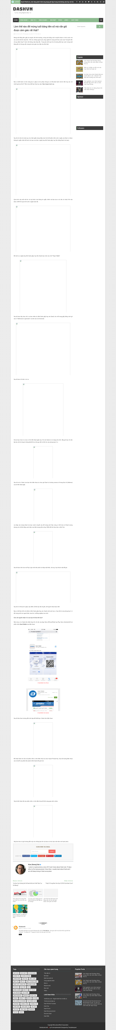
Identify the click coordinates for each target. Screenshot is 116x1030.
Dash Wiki (46, 1016)
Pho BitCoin (46, 930)
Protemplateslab (55, 1027)
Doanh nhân (32, 984)
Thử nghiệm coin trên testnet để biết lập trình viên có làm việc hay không (93, 83)
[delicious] (103, 2)
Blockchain (32, 973)
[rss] (94, 2)
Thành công (25, 1003)
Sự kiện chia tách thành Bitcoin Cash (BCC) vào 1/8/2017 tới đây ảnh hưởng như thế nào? (93, 76)
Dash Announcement (49, 1011)
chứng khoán (26, 976)
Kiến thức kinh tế (48, 978)
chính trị (17, 976)
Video (60, 20)
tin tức (33, 1006)
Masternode (47, 985)
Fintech (16, 987)
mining (26, 995)
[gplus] (83, 2)
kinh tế (25, 989)
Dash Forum (47, 1008)
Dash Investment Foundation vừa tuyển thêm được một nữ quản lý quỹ (43, 2)
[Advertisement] (72, 10)
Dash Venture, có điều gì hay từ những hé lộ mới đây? (19, 916)
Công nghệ (23, 20)
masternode (18, 995)
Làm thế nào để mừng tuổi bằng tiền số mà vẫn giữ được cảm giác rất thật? (51, 900)
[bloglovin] (88, 2)
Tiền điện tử (38, 34)
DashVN (23, 9)
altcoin (16, 973)
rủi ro (29, 998)
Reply (20, 934)
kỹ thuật (32, 989)
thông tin (34, 1003)
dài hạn (25, 978)
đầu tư (22, 981)
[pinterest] (85, 2)
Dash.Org (46, 1006)
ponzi (15, 998)
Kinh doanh (43, 20)
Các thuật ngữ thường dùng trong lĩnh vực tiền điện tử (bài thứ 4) (92, 995)
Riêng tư (22, 998)
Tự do (15, 1012)
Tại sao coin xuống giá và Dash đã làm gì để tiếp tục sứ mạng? (35, 900)
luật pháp (25, 992)
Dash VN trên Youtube (50, 1003)
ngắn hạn (33, 995)
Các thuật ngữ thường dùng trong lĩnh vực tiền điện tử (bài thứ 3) (92, 975)
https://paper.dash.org (48, 84)
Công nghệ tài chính (49, 980)
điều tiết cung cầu (20, 984)
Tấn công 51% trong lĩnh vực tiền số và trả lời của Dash (19, 900)
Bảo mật (53, 20)
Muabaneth (22, 926)
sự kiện (35, 998)
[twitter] (80, 2)
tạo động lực (31, 1001)
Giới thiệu (74, 20)
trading (31, 1009)
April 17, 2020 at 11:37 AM (25, 928)
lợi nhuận (17, 992)
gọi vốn (23, 987)
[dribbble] (91, 2)
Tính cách (23, 1009)
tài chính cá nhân (19, 1001)
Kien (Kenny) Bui (34, 864)
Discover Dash (48, 1013)
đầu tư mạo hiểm (32, 981)
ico (29, 987)
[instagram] (100, 2)
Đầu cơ (16, 981)
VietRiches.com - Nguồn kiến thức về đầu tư (55, 998)
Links (66, 20)
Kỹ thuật (46, 975)
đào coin (32, 978)
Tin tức (16, 1009)
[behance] (97, 2)
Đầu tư (33, 20)
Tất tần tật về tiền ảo (49, 1001)
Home (16, 20)
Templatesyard (72, 1027)
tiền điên (17, 1006)
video (21, 1012)
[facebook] (77, 2)
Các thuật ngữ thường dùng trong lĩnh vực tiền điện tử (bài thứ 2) (93, 62)
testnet (16, 1003)
